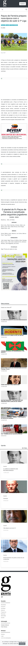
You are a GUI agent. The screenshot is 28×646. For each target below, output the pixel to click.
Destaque (3, 608)
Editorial (3, 610)
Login (2, 636)
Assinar (22, 4)
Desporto (3, 25)
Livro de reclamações (6, 638)
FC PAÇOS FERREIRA (14, 25)
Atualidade (3, 604)
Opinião (2, 617)
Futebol (7, 25)
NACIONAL (3, 615)
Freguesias (3, 612)
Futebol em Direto (5, 307)
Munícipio (3, 614)
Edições (3, 634)
